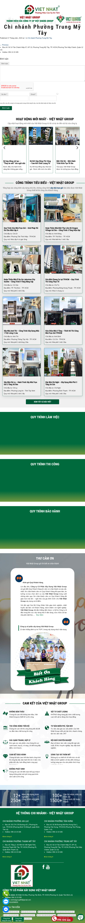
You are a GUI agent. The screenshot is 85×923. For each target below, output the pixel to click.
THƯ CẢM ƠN (45, 558)
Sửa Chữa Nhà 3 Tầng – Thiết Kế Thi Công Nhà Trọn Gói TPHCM (61, 332)
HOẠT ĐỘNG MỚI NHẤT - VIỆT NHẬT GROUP (45, 119)
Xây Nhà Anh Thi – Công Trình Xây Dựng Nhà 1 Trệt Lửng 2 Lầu (21, 332)
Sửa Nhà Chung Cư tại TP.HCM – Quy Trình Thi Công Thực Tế (62, 280)
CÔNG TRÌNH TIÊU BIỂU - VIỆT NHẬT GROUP (45, 183)
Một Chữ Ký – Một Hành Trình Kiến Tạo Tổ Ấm (39, 162)
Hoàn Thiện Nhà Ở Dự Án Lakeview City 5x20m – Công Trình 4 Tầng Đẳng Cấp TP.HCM (19, 281)
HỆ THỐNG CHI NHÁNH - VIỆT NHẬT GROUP (45, 813)
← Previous (4, 45)
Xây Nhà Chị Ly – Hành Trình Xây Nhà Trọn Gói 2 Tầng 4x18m (20, 383)
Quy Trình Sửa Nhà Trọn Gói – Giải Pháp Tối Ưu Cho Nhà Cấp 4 (21, 229)
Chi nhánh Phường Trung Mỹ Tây (40, 38)
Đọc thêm (39, 615)
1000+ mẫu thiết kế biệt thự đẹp (46, 915)
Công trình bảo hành (18, 919)
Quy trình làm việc (45, 417)
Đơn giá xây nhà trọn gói (28, 911)
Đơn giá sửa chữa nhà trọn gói (65, 911)
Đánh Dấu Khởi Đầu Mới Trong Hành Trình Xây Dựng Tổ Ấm (67, 163)
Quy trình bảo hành (45, 511)
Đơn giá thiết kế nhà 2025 (11, 911)
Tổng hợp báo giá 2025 (28, 915)
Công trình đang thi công (6, 919)
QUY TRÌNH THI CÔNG (45, 464)
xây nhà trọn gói (56, 188)
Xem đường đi (7, 836)
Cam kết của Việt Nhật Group (45, 703)
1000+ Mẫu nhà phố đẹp (11, 915)
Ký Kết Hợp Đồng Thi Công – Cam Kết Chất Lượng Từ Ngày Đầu (13, 163)
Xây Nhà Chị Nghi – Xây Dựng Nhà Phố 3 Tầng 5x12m (61, 383)
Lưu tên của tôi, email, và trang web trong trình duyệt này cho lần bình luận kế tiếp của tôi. (28, 103)
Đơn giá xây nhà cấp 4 (25, 918)
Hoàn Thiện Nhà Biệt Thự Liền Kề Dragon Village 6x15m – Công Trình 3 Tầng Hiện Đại (62, 229)
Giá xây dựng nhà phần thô (46, 911)
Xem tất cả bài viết (42, 402)
